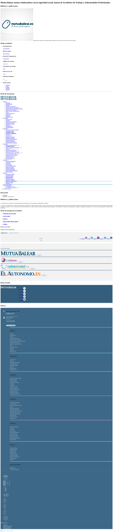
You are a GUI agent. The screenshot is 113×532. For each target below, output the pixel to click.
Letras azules (6, 216)
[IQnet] (5, 520)
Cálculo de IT (8, 135)
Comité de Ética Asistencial (11, 142)
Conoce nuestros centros (11, 165)
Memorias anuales (9, 176)
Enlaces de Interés (9, 182)
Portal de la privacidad (10, 169)
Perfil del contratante (10, 168)
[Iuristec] (5, 479)
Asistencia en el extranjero (11, 109)
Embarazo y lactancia (10, 136)
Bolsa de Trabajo (9, 171)
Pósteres (5, 219)
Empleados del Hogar (10, 122)
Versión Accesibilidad (11, 325)
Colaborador (5, 118)
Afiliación (8, 105)
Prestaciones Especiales (10, 141)
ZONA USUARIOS (7, 185)
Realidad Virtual (9, 116)
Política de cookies (7, 527)
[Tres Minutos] (9, 261)
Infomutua (8, 115)
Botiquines (8, 102)
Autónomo (5, 144)
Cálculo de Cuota (9, 156)
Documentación (6, 48)
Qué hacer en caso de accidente (12, 107)
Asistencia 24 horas (10, 131)
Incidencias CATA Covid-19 (12, 155)
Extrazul (5, 173)
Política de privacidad (7, 526)
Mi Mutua (8, 183)
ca (6, 80)
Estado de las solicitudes (11, 150)
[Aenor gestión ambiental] (4, 514)
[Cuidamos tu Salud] (15, 268)
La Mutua (5, 160)
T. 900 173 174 (10, 313)
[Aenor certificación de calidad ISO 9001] (4, 508)
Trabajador (5, 128)
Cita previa (8, 134)
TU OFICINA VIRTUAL (11, 187)
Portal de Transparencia (10, 161)
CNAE (7, 112)
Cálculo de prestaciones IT (11, 151)
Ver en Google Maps (10, 321)
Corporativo (8, 163)
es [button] (3, 79)
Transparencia (6, 58)
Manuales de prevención (9, 213)
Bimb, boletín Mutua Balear (10, 221)
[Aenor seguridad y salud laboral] (4, 503)
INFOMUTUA (9, 186)
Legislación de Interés (10, 180)
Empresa (5, 101)
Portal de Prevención (10, 113)
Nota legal (5, 524)
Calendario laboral (9, 127)
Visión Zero (8, 114)
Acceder (39, 255)
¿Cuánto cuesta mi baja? (11, 106)
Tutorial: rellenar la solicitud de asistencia (14, 108)
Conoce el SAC (9, 119)
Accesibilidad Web (7, 528)
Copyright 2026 (4, 522)
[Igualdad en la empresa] (5, 491)
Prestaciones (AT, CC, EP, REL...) (13, 152)
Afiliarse (8, 148)
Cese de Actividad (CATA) (11, 153)
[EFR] (6, 497)
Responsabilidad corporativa (11, 170)
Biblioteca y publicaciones (11, 181)
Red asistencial (9, 164)
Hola (4, 68)
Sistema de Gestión (10, 167)
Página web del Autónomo (11, 145)
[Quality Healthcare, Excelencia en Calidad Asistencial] (7, 485)
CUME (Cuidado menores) (11, 139)
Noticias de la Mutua (10, 174)
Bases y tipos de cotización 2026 (12, 111)
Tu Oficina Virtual (7, 188)
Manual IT (8, 125)
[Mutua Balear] (18, 255)
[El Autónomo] (21, 275)
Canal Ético (8, 162)
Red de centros (6, 53)
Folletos (5, 224)
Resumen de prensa (10, 178)
